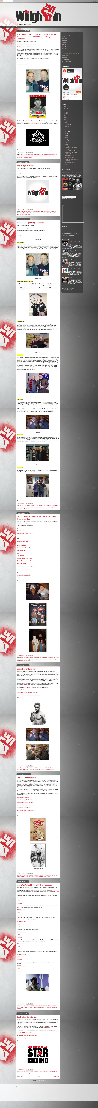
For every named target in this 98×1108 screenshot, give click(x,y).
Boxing (25, 154)
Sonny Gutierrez (38, 212)
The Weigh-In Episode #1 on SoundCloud (26, 44)
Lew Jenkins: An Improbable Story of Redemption (74, 251)
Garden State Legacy (34, 875)
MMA (21, 212)
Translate (72, 198)
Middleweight (54, 154)
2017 (65, 122)
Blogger (56, 1098)
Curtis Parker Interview (26, 669)
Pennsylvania (25, 769)
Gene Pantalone (41, 1005)
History (51, 875)
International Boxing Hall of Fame (48, 657)
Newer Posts (20, 1076)
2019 (65, 119)
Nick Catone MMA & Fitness (23, 65)
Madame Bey (49, 659)
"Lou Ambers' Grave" (21, 545)
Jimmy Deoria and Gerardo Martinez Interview (73, 260)
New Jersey (19, 155)
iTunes (49, 154)
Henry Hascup (48, 1005)
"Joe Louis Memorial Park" (23, 536)
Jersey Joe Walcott (25, 659)
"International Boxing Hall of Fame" (25, 558)
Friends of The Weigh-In (67, 61)
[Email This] (26, 152)
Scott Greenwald (65, 59)
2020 (65, 117)
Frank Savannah (39, 154)
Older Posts (56, 1076)
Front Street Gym (37, 657)
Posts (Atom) (41, 1080)
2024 (65, 110)
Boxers (21, 154)
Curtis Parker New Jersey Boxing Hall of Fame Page (28, 695)
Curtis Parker (40, 211)
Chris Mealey (65, 46)
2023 (65, 112)
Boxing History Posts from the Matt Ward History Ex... (71, 153)
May (66, 137)
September (67, 130)
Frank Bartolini (65, 48)
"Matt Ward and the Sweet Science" (24, 533)
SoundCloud (55, 155)
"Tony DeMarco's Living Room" (24, 560)
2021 (65, 115)
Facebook (48, 790)
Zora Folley (30, 660)
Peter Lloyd (64, 57)
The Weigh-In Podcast (27, 157)
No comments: (21, 152)
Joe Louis (32, 659)
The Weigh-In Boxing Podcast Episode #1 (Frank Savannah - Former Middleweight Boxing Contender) (37, 36)
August (66, 131)
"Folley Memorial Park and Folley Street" (26, 566)
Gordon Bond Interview (26, 778)
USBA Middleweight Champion (51, 769)
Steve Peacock (50, 212)
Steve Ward (64, 42)
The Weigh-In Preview (26, 166)
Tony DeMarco (24, 660)
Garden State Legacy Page (23, 797)
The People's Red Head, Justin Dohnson (70, 53)
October (67, 128)
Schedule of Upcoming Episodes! (30, 223)
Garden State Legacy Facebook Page (25, 799)
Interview (45, 154)
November (67, 126)
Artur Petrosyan (23, 211)
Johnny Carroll (20, 876)
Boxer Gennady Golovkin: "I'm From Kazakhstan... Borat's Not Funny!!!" (74, 243)
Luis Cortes (64, 40)
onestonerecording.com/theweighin (34, 123)
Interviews (29, 507)
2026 (65, 106)
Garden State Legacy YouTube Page (25, 802)
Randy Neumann (30, 212)
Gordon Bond (53, 211)
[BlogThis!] (28, 152)
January (67, 144)
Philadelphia (31, 769)
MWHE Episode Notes (21, 898)
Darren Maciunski (33, 1005)
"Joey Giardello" (20, 555)
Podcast (50, 155)
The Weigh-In (19, 157)
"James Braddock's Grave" (23, 541)
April (66, 139)
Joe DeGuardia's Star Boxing (51, 1071)
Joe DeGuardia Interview (27, 1017)
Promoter (23, 1073)
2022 (65, 113)
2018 (65, 121)
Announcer (22, 505)
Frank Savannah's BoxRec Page (24, 61)
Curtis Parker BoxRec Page (23, 689)
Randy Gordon (50, 1007)
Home (38, 1076)
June (66, 135)
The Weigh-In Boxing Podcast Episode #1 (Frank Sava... (71, 147)
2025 (65, 108)
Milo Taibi (64, 44)
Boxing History (30, 154)
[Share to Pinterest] (32, 152)
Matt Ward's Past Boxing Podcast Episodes (34, 885)
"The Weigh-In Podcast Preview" (24, 575)
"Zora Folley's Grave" (21, 563)
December (67, 124)
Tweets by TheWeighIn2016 (68, 235)
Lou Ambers (43, 659)
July (66, 133)
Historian (25, 507)
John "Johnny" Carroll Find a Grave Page (26, 810)
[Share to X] (29, 152)
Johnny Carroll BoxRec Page (23, 807)
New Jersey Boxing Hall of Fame (29, 155)
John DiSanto (26, 1007)
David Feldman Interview (73, 277)
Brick (35, 154)
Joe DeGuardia (35, 507)
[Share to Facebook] (30, 152)
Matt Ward (64, 38)
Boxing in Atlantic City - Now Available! (72, 172)
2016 (65, 164)
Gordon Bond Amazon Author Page (25, 805)
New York (19, 1073)
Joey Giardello (38, 659)
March (66, 140)
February (67, 142)
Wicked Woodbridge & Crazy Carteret (42, 876)
